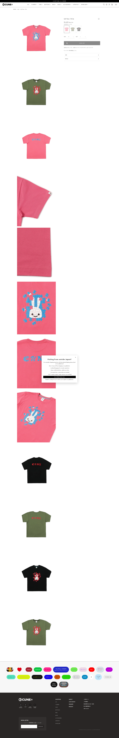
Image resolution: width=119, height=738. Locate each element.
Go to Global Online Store (59, 377)
